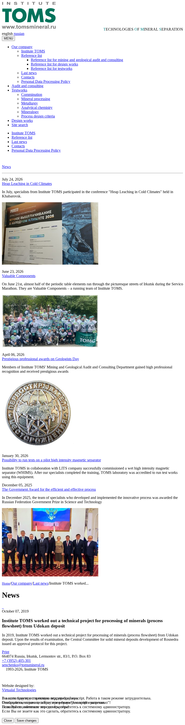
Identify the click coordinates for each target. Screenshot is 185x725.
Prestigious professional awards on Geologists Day (40, 359)
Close (8, 720)
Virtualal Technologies (19, 690)
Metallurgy (29, 103)
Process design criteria (38, 116)
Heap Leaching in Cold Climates (27, 184)
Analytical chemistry (37, 107)
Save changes (27, 720)
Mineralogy (30, 112)
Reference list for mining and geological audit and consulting (77, 60)
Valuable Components (18, 276)
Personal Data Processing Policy (45, 81)
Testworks (19, 90)
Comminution (31, 94)
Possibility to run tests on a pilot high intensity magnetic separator (51, 460)
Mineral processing (35, 99)
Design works (22, 120)
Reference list (31, 55)
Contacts (27, 77)
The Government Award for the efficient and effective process (49, 489)
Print (5, 652)
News (6, 167)
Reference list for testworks (51, 68)
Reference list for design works (54, 64)
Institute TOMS (33, 51)
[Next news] (2, 607)
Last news (29, 73)
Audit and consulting (27, 86)
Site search (20, 125)
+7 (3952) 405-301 (16, 661)
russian (19, 34)
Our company (22, 47)
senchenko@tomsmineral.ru (23, 665)
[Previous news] (3, 607)
